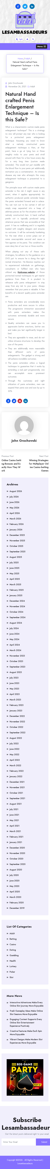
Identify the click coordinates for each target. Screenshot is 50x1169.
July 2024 (14, 628)
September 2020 (17, 864)
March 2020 (15, 897)
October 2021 (16, 792)
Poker (12, 971)
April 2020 (15, 891)
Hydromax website (26, 272)
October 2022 (16, 727)
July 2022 (14, 743)
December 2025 (17, 535)
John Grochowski (24, 440)
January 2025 (16, 595)
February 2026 (17, 524)
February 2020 (17, 902)
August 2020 (16, 869)
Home (20, 58)
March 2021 (15, 831)
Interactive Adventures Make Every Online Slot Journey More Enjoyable (26, 1004)
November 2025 (17, 540)
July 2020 (14, 875)
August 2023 (16, 672)
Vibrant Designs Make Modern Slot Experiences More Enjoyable (26, 1041)
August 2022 (16, 738)
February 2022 (17, 771)
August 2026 (16, 491)
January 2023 (16, 710)
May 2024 (14, 639)
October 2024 (16, 611)
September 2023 (17, 666)
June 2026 (14, 502)
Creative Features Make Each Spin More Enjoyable (26, 1033)
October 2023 (16, 661)
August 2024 (16, 622)
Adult (27, 58)
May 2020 (14, 886)
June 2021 (14, 814)
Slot (11, 977)
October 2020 (16, 858)
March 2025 (15, 584)
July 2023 (14, 677)
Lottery (13, 966)
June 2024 (14, 633)
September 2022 (17, 732)
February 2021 (16, 836)
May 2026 (14, 507)
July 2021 (14, 809)
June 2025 (14, 568)
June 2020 (14, 880)
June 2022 (14, 749)
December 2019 (17, 908)
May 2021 (14, 820)
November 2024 (17, 606)
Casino (13, 944)
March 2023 (15, 699)
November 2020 (17, 853)
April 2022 (15, 760)
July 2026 (14, 496)
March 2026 (15, 518)
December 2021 (17, 781)
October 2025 (16, 546)
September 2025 (17, 551)
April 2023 (15, 694)
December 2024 (17, 600)
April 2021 (14, 825)
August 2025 (16, 557)
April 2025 (15, 579)
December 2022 (17, 716)
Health (13, 960)
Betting (13, 938)
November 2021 (17, 787)
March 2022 (15, 765)
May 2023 (14, 688)
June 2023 (14, 683)
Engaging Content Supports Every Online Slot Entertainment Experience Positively (26, 1022)
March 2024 (15, 650)
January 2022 (16, 776)
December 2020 (17, 847)
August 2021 (16, 803)
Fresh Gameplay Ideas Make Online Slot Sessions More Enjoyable (26, 1012)
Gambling (14, 955)
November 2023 (17, 655)
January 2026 (16, 529)
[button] (41, 46)
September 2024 (17, 617)
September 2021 (17, 798)
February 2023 (16, 705)
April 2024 (15, 644)
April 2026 (15, 513)
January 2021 (16, 842)
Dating (13, 949)
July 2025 (14, 562)
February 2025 (16, 590)
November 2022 (17, 721)
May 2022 (14, 754)
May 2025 (14, 573)
